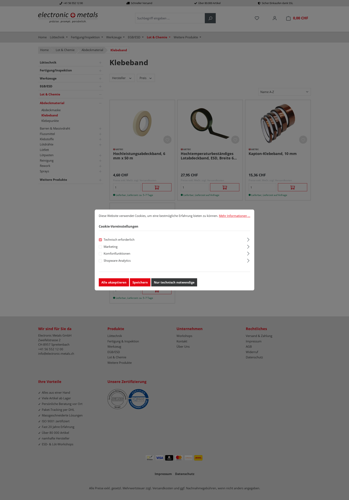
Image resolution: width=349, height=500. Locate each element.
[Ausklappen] (248, 239)
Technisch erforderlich (119, 240)
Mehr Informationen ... (234, 216)
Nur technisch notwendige (174, 282)
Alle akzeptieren (113, 282)
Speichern (140, 282)
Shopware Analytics (117, 260)
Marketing (111, 247)
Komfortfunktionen (117, 254)
